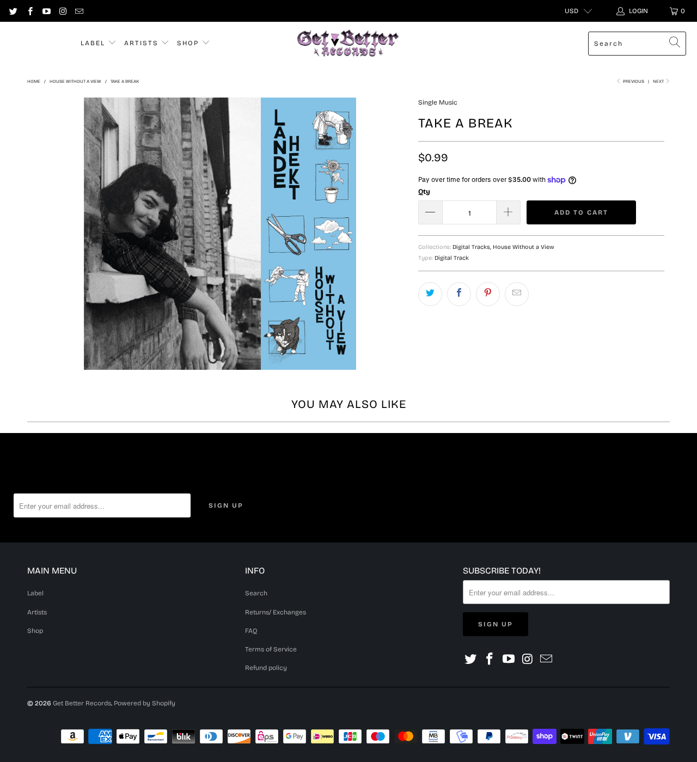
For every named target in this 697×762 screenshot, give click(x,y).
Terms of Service (271, 649)
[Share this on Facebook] (459, 294)
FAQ (251, 631)
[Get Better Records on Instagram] (62, 11)
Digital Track (452, 257)
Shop (189, 43)
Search (256, 593)
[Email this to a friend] (517, 294)
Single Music (437, 102)
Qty (424, 191)
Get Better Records (82, 703)
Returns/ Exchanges (275, 612)
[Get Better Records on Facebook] (29, 11)
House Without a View (523, 247)
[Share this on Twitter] (430, 294)
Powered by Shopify (144, 703)
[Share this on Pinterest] (488, 294)
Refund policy (266, 668)
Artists (142, 43)
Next (659, 81)
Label (94, 43)
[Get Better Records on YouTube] (46, 11)
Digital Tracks (471, 247)
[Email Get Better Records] (78, 11)
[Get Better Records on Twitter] (12, 11)
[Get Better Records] (348, 43)
